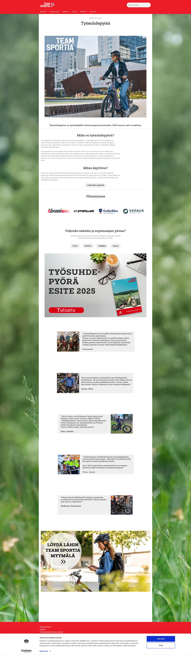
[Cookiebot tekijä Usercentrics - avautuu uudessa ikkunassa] (26, 651)
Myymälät (43, 11)
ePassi (75, 246)
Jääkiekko (66, 11)
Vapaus (115, 246)
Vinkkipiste (83, 11)
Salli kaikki (161, 639)
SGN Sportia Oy (45, 627)
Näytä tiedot (44, 651)
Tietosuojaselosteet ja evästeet (51, 632)
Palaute (42, 629)
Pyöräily (74, 11)
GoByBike (102, 246)
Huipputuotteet (54, 11)
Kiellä (161, 645)
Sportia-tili (93, 11)
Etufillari (87, 246)
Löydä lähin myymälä (95, 185)
